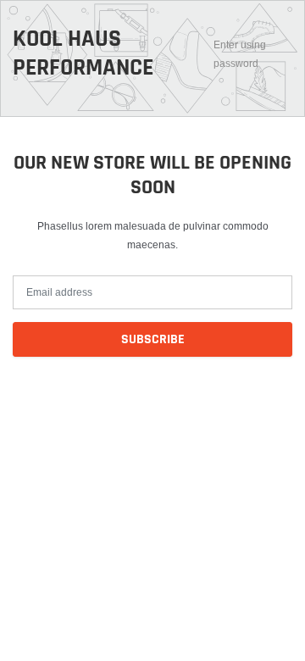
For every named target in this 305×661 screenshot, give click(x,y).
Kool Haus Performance (83, 53)
